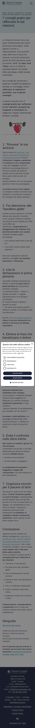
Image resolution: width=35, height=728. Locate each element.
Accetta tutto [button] (17, 373)
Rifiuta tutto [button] (17, 378)
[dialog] (17, 364)
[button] (17, 382)
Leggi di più (20, 353)
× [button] (32, 344)
